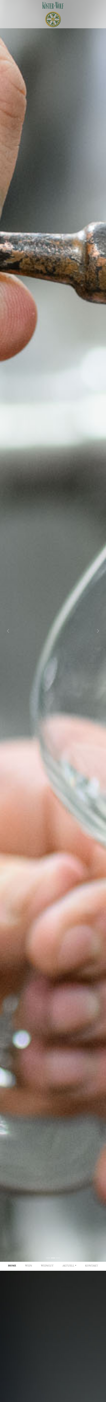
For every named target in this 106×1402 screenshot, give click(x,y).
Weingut (47, 1265)
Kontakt (91, 1265)
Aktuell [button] (68, 1265)
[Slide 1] (53, 1258)
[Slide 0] (48, 1258)
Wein (28, 1265)
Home (12, 1265)
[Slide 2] (58, 1258)
